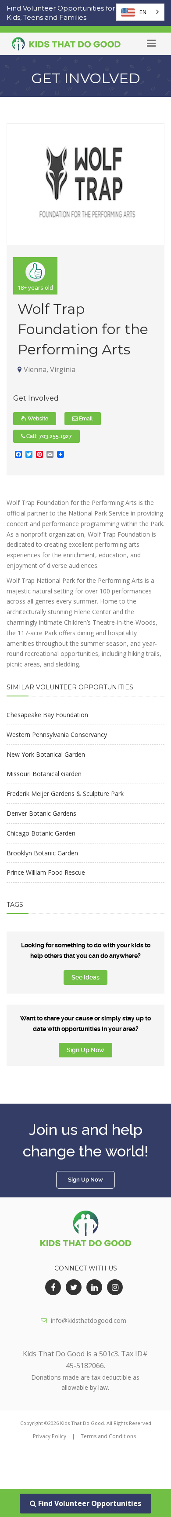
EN (142, 12)
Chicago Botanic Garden (41, 833)
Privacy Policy (49, 1436)
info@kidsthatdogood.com (88, 1320)
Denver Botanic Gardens (41, 813)
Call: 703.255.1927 (48, 436)
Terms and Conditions (108, 1436)
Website (37, 419)
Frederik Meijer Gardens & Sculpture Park (65, 793)
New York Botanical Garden (46, 754)
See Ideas (85, 977)
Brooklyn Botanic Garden (42, 853)
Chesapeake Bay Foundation (47, 715)
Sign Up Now (85, 1049)
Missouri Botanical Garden (44, 774)
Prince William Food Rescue (46, 872)
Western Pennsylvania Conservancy (57, 734)
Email (85, 419)
